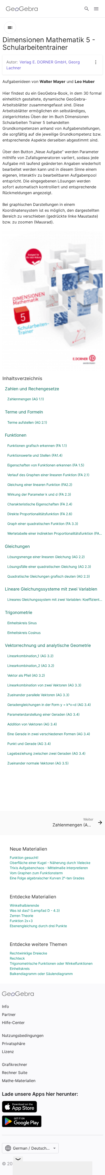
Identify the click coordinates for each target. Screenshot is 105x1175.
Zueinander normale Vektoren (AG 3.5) (38, 763)
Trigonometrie (18, 612)
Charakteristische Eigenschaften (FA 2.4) (39, 504)
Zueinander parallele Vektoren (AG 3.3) (38, 695)
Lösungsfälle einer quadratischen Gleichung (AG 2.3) (49, 566)
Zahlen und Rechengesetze (32, 388)
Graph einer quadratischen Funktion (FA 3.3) (42, 524)
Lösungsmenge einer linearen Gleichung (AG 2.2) (46, 557)
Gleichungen (17, 546)
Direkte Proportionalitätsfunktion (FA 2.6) (39, 514)
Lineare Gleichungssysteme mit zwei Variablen (51, 589)
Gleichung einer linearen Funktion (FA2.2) (39, 484)
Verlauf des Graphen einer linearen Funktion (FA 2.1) (48, 475)
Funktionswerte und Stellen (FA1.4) (35, 455)
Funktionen (15, 435)
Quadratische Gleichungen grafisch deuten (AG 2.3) (48, 576)
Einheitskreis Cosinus (24, 633)
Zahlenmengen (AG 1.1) (25, 399)
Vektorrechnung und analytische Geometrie (48, 645)
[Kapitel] (10, 27)
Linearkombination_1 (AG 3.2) (30, 656)
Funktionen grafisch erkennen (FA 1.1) (37, 445)
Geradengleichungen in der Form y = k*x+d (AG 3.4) (49, 705)
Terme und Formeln (24, 411)
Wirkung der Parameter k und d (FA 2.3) (39, 494)
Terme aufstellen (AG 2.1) (27, 422)
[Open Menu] (96, 9)
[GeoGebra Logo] (22, 8)
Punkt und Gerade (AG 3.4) (29, 744)
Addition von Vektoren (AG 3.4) (32, 724)
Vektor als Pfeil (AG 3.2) (26, 675)
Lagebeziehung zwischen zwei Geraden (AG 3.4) (46, 753)
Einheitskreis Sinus (22, 623)
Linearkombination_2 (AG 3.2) (30, 665)
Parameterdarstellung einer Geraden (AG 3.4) (43, 714)
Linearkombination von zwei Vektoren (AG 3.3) (44, 685)
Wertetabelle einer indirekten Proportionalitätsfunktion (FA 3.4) (55, 533)
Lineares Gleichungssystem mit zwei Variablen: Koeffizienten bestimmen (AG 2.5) (55, 599)
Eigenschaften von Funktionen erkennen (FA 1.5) (45, 465)
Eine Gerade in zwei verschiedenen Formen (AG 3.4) (48, 734)
